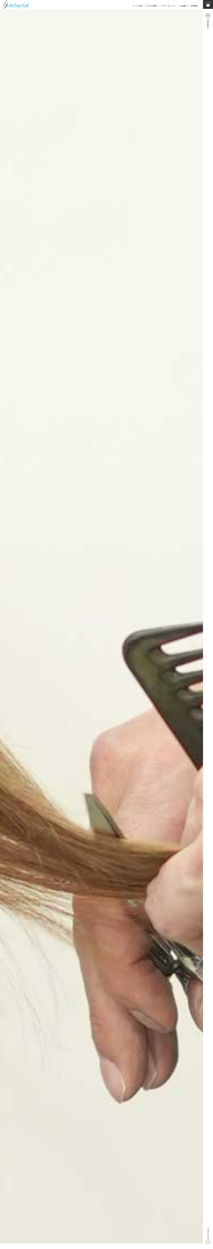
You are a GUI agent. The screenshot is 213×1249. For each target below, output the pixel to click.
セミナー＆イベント (168, 6)
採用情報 (194, 6)
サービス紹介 (138, 6)
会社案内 (183, 6)
